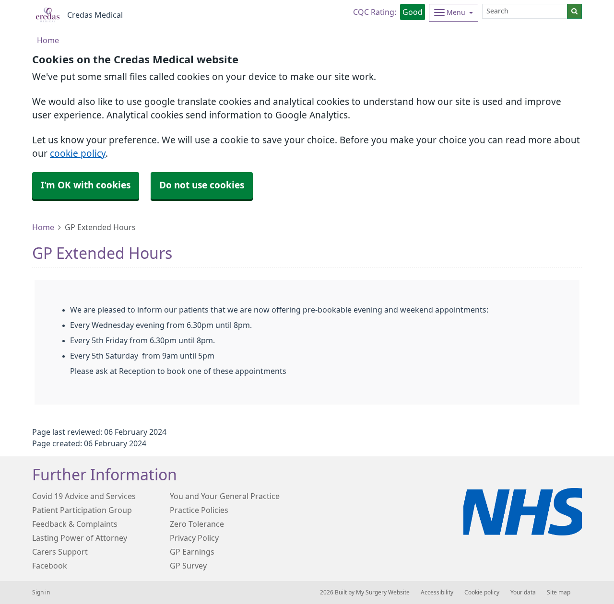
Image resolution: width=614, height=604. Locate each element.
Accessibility (437, 592)
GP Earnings (192, 552)
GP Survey (188, 565)
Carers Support (60, 552)
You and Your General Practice (225, 496)
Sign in (41, 592)
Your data (523, 592)
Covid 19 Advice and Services (84, 496)
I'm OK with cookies (85, 185)
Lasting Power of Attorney (79, 538)
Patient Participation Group (82, 510)
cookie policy (78, 153)
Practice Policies (199, 510)
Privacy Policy (194, 538)
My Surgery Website (383, 592)
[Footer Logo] (522, 511)
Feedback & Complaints (75, 524)
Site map (558, 592)
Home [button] (48, 40)
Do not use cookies (201, 185)
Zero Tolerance (197, 524)
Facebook (49, 565)
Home (43, 227)
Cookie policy (481, 592)
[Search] (574, 11)
